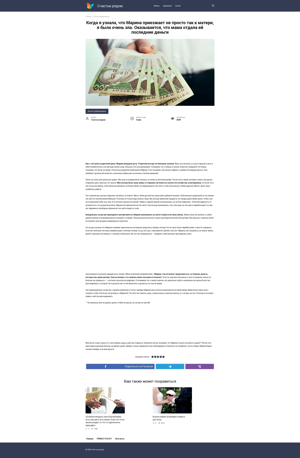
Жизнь (157, 6)
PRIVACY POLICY (104, 439)
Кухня (177, 6)
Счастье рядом (110, 6)
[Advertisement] (150, 144)
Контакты (119, 439)
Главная (89, 439)
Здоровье (167, 6)
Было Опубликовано (97, 111)
